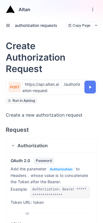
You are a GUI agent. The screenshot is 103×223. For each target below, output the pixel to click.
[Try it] (90, 87)
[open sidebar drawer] (8, 25)
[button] (51, 145)
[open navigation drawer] (92, 9)
